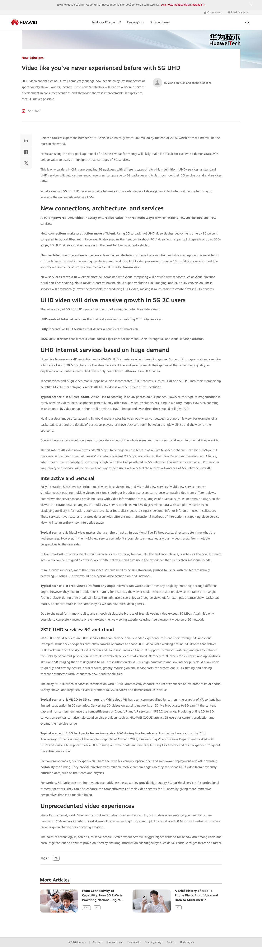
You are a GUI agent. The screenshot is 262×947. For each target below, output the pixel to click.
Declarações (187, 942)
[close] (251, 4)
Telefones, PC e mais (105, 22)
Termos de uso (115, 942)
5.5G (86, 907)
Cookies (171, 942)
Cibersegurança (153, 942)
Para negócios (135, 22)
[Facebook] (26, 152)
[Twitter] (26, 164)
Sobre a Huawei (160, 22)
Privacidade (134, 942)
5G (56, 858)
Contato (97, 942)
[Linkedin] (26, 141)
